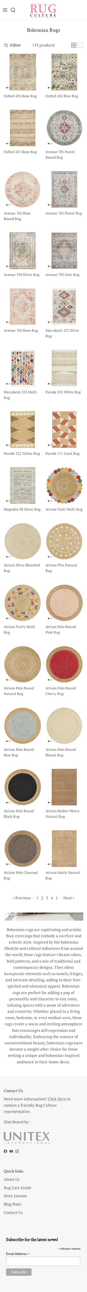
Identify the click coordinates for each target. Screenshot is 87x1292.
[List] (80, 45)
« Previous (22, 897)
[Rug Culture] (44, 9)
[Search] (15, 10)
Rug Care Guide (17, 1187)
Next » (68, 897)
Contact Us (13, 1212)
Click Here (57, 1099)
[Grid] (74, 45)
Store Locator (15, 1195)
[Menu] (5, 10)
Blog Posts (12, 1204)
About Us (11, 1179)
